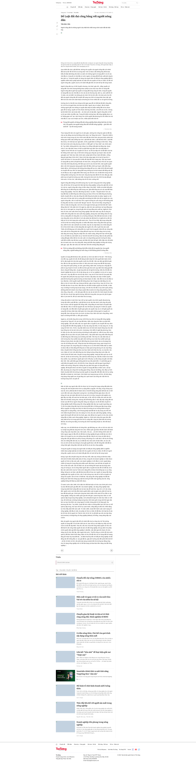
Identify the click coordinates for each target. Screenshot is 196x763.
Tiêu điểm (76, 12)
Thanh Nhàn (80, 608)
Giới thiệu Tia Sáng (112, 749)
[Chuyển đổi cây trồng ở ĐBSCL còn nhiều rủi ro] (65, 582)
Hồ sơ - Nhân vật (125, 7)
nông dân (68, 570)
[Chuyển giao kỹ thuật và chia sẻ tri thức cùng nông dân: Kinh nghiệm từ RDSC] (65, 618)
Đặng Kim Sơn (80, 646)
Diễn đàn (80, 7)
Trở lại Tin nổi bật (63, 550)
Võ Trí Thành (80, 697)
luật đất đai (74, 570)
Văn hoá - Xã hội (102, 7)
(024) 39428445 (93, 758)
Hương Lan (79, 666)
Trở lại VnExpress (101, 749)
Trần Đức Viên (65, 24)
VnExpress (58, 2)
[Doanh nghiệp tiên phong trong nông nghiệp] (65, 726)
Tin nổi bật (69, 12)
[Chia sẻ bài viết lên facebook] (57, 23)
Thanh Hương (80, 591)
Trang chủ (63, 12)
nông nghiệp (62, 570)
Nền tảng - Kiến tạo (113, 7)
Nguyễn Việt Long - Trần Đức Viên (85, 716)
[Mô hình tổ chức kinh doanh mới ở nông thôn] (65, 690)
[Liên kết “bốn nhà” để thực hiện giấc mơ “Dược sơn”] (65, 656)
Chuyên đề (73, 7)
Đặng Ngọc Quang (81, 627)
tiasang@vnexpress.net (93, 760)
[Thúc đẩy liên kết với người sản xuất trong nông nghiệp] (65, 707)
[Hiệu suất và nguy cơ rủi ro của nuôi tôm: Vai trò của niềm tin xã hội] (65, 601)
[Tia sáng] (98, 3)
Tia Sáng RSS (122, 749)
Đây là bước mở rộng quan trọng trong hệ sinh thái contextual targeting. (94, 676)
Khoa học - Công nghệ (90, 7)
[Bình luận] (57, 29)
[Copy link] (57, 26)
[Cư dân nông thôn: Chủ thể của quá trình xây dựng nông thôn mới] (65, 637)
